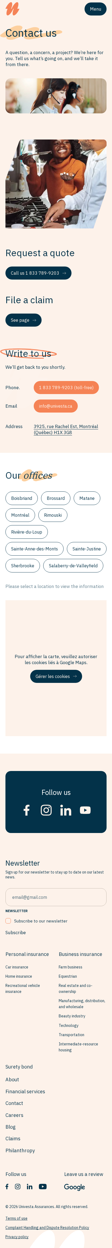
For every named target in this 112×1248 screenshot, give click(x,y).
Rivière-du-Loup (26, 532)
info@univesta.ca (55, 406)
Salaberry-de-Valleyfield (73, 565)
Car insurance (16, 967)
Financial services (25, 1091)
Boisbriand (21, 498)
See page (20, 320)
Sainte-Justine (87, 549)
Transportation (71, 1034)
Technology (69, 1025)
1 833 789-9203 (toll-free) (66, 387)
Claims (12, 1138)
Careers (14, 1115)
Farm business (70, 967)
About (12, 1079)
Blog (10, 1127)
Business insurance (80, 954)
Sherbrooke (22, 565)
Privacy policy (17, 1236)
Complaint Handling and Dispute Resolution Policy (47, 1227)
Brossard (56, 498)
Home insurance (18, 976)
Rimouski (53, 515)
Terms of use (16, 1218)
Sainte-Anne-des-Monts (34, 549)
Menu (95, 9)
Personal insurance (27, 954)
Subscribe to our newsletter (40, 921)
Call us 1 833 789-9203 (35, 273)
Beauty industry (72, 1016)
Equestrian (68, 976)
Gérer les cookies (53, 676)
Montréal (20, 515)
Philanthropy (20, 1150)
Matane (87, 498)
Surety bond (19, 1067)
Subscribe (15, 933)
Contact (14, 1103)
